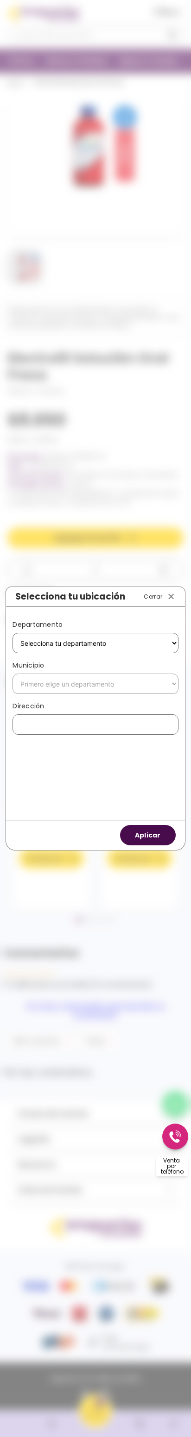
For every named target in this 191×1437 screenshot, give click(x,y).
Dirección (28, 706)
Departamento (38, 624)
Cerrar (153, 596)
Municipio (28, 665)
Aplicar (148, 835)
